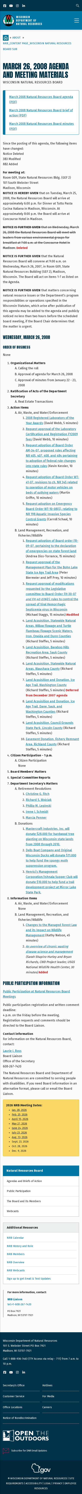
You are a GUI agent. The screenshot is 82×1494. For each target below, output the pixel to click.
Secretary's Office (14, 1385)
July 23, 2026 (19, 1132)
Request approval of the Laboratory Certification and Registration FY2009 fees (52, 434)
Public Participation (19, 1191)
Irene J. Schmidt (37, 811)
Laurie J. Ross (12, 1051)
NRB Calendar (15, 1238)
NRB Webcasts (16, 1270)
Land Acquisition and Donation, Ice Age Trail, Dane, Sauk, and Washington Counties (50, 706)
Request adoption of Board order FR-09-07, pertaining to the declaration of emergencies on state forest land (52, 546)
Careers (47, 1407)
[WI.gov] (41, 1468)
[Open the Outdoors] (26, 1436)
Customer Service (13, 1396)
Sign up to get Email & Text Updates (29, 1278)
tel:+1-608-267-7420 (19, 1304)
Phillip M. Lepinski (38, 806)
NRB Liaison (14, 1299)
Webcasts (13, 1211)
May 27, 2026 (19, 1123)
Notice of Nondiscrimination (19, 1418)
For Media (48, 1396)
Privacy (57, 1483)
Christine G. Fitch (37, 794)
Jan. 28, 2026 (19, 1110)
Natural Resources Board (24, 1170)
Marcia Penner (36, 817)
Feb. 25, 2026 (19, 1114)
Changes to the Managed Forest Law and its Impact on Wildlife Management (51, 930)
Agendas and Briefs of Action (24, 1181)
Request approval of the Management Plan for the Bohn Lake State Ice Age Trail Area (52, 567)
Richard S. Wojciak (38, 800)
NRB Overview (15, 1262)
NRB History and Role (20, 1246)
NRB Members (16, 1254)
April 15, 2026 (20, 1119)
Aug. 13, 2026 (19, 1137)
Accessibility (34, 1483)
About (16, 37)
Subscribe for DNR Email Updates (29, 1450)
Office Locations (12, 1407)
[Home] (22, 20)
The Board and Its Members (24, 1201)
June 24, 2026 (20, 1128)
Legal (47, 1483)
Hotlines (47, 1385)
